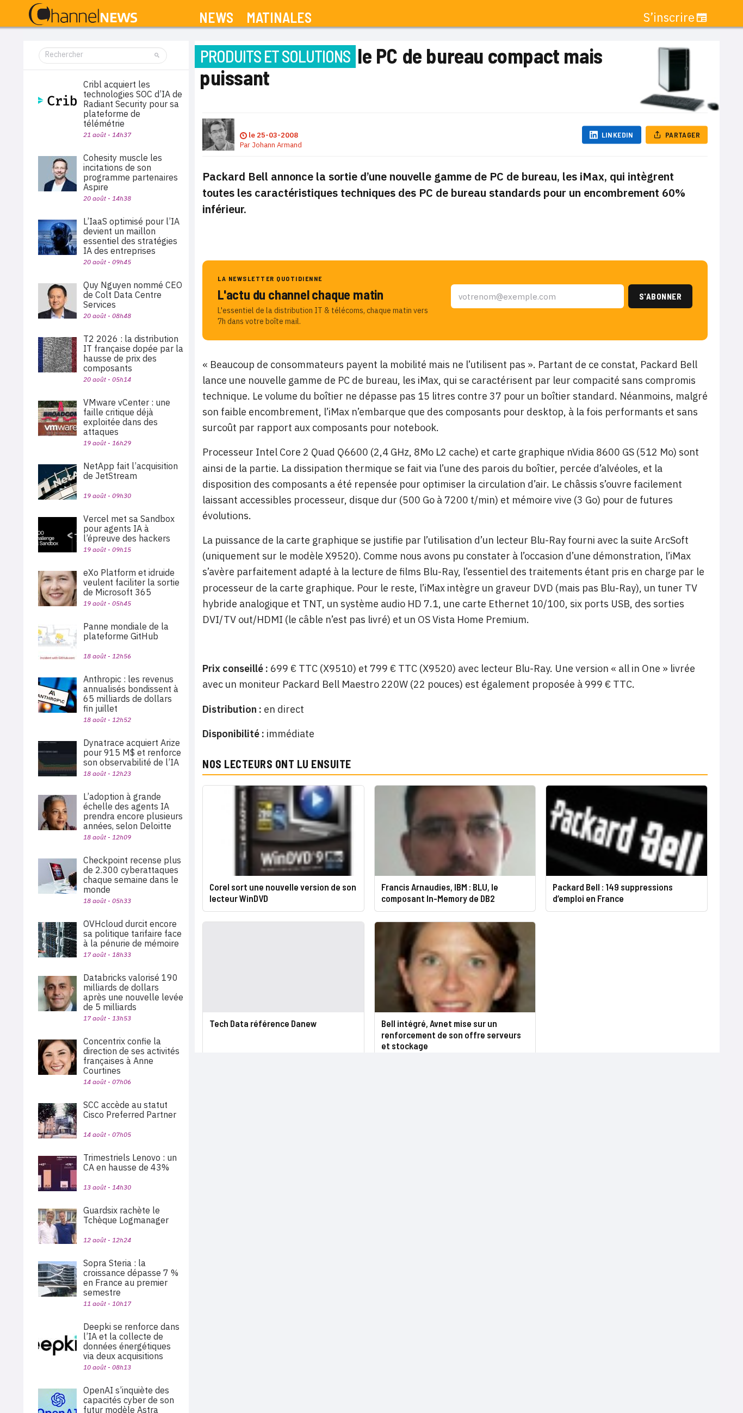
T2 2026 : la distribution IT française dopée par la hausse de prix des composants (133, 353)
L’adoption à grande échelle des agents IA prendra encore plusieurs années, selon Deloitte (133, 811)
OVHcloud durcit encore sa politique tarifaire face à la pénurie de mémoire (132, 933)
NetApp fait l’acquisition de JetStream (130, 470)
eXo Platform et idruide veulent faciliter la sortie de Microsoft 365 (131, 582)
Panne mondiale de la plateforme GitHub (126, 631)
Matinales (279, 18)
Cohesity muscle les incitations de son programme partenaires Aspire (130, 172)
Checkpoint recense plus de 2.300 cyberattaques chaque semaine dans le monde (132, 875)
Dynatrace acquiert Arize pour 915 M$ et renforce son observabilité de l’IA (132, 752)
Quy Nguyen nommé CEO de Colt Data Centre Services (132, 294)
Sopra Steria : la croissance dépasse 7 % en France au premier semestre (130, 1278)
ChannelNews (83, 14)
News (216, 18)
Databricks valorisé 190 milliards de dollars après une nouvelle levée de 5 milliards (133, 992)
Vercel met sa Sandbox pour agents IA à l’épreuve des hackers (129, 528)
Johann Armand (277, 145)
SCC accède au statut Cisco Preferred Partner (129, 1109)
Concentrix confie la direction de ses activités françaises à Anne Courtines (131, 1056)
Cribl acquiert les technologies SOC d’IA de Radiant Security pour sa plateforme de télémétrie (132, 104)
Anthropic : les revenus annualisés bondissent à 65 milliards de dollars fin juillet (130, 694)
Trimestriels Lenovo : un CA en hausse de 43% (130, 1162)
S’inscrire (669, 17)
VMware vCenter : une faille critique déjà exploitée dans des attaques (126, 417)
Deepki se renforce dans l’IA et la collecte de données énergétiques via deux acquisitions (131, 1341)
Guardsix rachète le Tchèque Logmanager (126, 1215)
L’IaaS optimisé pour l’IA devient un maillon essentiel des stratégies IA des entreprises (131, 236)
